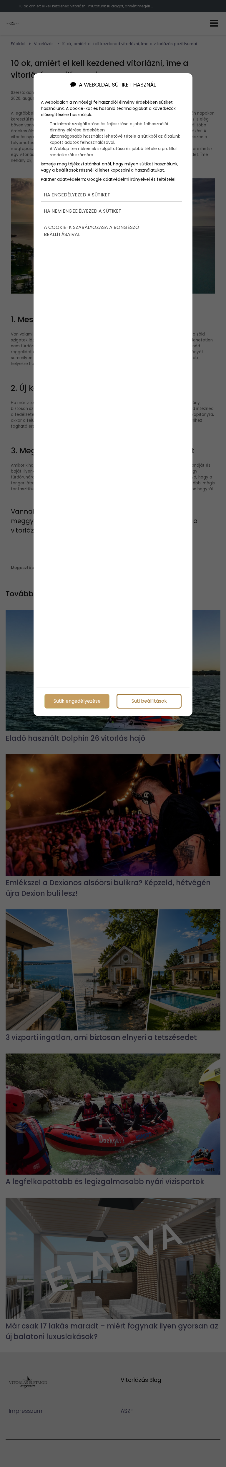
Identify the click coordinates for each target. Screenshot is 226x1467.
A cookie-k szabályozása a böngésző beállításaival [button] (91, 231)
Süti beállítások (149, 701)
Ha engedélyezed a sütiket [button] (77, 194)
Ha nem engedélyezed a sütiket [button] (83, 211)
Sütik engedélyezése (77, 701)
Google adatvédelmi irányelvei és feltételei (131, 179)
